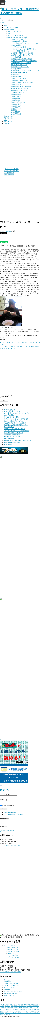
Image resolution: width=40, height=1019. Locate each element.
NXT (12, 1006)
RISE (34, 1006)
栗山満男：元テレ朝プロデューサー (23, 55)
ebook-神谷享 (15, 100)
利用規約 (7, 989)
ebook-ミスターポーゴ (18, 39)
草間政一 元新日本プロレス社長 (21, 59)
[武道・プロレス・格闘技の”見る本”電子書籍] (20, 13)
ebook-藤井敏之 (16, 104)
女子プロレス (8, 123)
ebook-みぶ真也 (16, 84)
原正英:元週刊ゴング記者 (19, 88)
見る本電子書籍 (9, 29)
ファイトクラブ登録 (12, 169)
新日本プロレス (30, 1013)
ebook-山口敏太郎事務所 (19, 72)
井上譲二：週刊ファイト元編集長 (22, 53)
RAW (28, 1006)
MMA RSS (10, 953)
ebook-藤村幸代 (16, 106)
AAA (1, 1004)
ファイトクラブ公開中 (11, 27)
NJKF (6, 1006)
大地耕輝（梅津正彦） (18, 92)
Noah (9, 1006)
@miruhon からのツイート (8, 831)
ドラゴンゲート (12, 1011)
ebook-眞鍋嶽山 (16, 69)
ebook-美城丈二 (16, 74)
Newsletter (7, 980)
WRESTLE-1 (22, 1007)
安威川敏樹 (16, 1013)
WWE (26, 1007)
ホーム (6, 25)
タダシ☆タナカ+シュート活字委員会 (23, 49)
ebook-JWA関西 (16, 76)
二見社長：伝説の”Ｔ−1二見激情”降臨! (24, 61)
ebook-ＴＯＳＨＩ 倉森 (18, 78)
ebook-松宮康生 (16, 57)
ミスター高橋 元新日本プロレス (21, 51)
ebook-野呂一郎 (16, 108)
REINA (31, 1006)
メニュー (3, 22)
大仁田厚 (2, 1013)
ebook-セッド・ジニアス (19, 80)
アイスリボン (35, 1007)
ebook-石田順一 (16, 98)
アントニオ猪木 (4, 1009)
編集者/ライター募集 (10, 993)
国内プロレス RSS (13, 949)
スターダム (22, 1009)
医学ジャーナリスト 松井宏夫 (21, 86)
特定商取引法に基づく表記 (13, 991)
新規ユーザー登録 (10, 812)
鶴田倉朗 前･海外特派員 (19, 65)
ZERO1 (30, 1007)
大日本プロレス (9, 1013)
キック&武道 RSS (13, 955)
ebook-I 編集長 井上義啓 (19, 41)
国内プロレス (8, 116)
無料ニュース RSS (13, 947)
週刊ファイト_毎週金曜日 (16, 35)
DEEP (14, 1004)
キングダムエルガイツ (13, 1009)
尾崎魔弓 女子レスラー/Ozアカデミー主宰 (25, 71)
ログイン (4, 790)
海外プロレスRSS (13, 951)
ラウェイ (23, 1011)
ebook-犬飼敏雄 (16, 96)
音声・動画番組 (9, 175)
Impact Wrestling (24, 1004)
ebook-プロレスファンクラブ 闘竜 (22, 82)
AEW (4, 1004)
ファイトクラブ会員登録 (12, 984)
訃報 (8, 1014)
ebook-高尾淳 (15, 112)
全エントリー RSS (10, 945)
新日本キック (22, 1013)
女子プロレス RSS (13, 957)
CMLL (11, 1004)
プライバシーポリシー (11, 985)
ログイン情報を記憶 (9, 805)
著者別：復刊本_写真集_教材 (17, 37)
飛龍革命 (14, 110)
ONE (14, 1006)
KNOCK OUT (31, 1004)
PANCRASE (19, 1006)
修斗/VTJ (28, 1011)
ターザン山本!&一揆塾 (18, 47)
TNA (15, 1007)
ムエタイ (18, 1011)
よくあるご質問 (9, 987)
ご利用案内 (7, 982)
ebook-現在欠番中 (17, 114)
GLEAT (18, 1004)
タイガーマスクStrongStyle (32, 1009)
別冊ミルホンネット (14, 31)
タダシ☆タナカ (4, 1011)
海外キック (4, 1014)
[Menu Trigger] (2, 2)
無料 (8, 33)
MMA (5, 120)
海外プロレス (8, 118)
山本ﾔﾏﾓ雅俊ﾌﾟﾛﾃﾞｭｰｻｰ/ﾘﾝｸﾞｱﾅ (21, 63)
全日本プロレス (35, 1011)
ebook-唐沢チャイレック (19, 90)
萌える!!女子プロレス (18, 102)
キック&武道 (8, 121)
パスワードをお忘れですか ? (13, 814)
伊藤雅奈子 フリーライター (20, 67)
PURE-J (24, 1006)
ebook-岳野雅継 (16, 94)
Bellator (7, 1004)
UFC (17, 1007)
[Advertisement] (20, 146)
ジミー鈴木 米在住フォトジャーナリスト (24, 43)
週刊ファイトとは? (10, 995)
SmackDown (10, 1007)
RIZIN (37, 1006)
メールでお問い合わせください (10, 845)
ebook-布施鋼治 (16, 45)
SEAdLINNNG (3, 1007)
